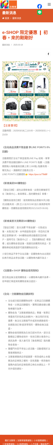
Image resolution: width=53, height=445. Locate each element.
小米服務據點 (40, 440)
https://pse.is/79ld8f (38, 174)
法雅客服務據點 (24, 440)
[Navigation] (49, 4)
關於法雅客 (10, 440)
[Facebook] (48, 53)
